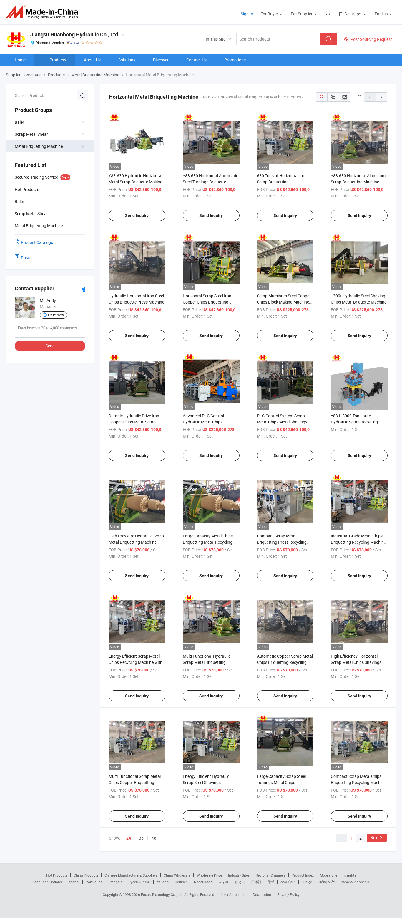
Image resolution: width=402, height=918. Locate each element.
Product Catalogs (37, 242)
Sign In (247, 13)
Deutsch (181, 882)
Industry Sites (239, 875)
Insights (349, 875)
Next (374, 837)
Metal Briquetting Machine (39, 146)
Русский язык (139, 882)
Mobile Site (328, 875)
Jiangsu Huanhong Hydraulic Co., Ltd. (74, 34)
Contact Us (196, 60)
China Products (86, 875)
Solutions (126, 60)
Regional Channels (270, 875)
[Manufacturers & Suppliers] (44, 12)
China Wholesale (177, 875)
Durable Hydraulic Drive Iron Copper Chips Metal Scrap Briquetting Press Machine (134, 422)
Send (50, 346)
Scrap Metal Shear (31, 134)
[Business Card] (83, 289)
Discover (161, 60)
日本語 (256, 882)
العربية (223, 882)
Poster (27, 257)
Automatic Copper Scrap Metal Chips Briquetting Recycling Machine (285, 662)
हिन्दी (271, 882)
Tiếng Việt (326, 882)
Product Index (303, 875)
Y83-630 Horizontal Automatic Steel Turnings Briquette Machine (210, 182)
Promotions (235, 60)
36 (141, 838)
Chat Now (56, 315)
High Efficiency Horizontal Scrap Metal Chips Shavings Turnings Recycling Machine (356, 662)
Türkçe (307, 882)
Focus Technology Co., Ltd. (162, 894)
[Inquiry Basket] (328, 13)
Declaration (262, 894)
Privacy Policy (288, 894)
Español (73, 882)
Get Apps (352, 13)
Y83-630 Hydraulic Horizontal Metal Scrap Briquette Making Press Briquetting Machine (135, 182)
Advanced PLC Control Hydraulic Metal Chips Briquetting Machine (203, 422)
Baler (19, 122)
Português (94, 882)
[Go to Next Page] (381, 97)
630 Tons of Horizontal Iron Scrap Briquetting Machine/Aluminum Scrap (282, 182)
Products (57, 60)
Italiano (163, 882)
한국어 (239, 882)
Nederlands (203, 882)
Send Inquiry (137, 215)
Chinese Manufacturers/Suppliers (130, 875)
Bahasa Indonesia (355, 882)
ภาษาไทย (287, 882)
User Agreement (234, 894)
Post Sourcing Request (371, 39)
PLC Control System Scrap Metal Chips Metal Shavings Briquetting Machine (282, 422)
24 (128, 838)
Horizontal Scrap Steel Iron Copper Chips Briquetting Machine (207, 302)
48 (154, 838)
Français (115, 882)
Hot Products (56, 875)
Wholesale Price (209, 875)
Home (20, 60)
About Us (92, 60)
